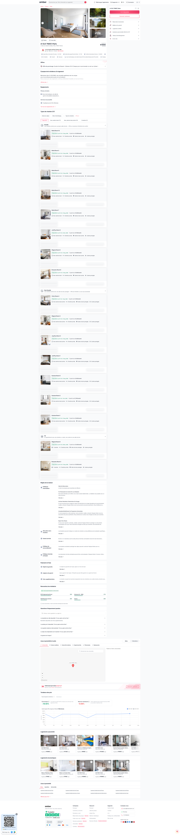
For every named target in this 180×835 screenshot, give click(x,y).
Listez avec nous (77, 818)
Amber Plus (92, 813)
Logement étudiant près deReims (122, 790)
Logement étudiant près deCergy (72, 790)
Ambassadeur (93, 818)
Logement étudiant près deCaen (122, 793)
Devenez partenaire (77, 821)
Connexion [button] (131, 2)
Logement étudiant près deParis (47, 790)
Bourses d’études (93, 821)
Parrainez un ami (76, 813)
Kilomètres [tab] (135, 641)
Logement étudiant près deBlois (47, 793)
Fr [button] (123, 2)
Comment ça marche (77, 810)
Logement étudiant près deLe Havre (73, 793)
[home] (42, 2)
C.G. (109, 813)
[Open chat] (177, 832)
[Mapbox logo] (44, 680)
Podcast (91, 808)
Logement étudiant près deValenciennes (99, 793)
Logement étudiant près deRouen (97, 790)
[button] (17, 814)
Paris (51, 6)
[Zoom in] (42, 674)
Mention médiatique (94, 815)
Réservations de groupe (78, 815)
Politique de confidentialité (114, 815)
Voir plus (62, 569)
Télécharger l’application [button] (102, 2)
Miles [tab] (126, 641)
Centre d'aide (111, 808)
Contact (109, 810)
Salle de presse (93, 810)
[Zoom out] (42, 676)
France (46, 6)
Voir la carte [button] (60, 50)
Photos (45, 40)
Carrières (75, 826)
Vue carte (53, 40)
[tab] (44, 645)
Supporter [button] (115, 2)
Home (42, 6)
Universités (75, 823)
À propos (75, 808)
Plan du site (110, 818)
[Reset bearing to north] (42, 678)
